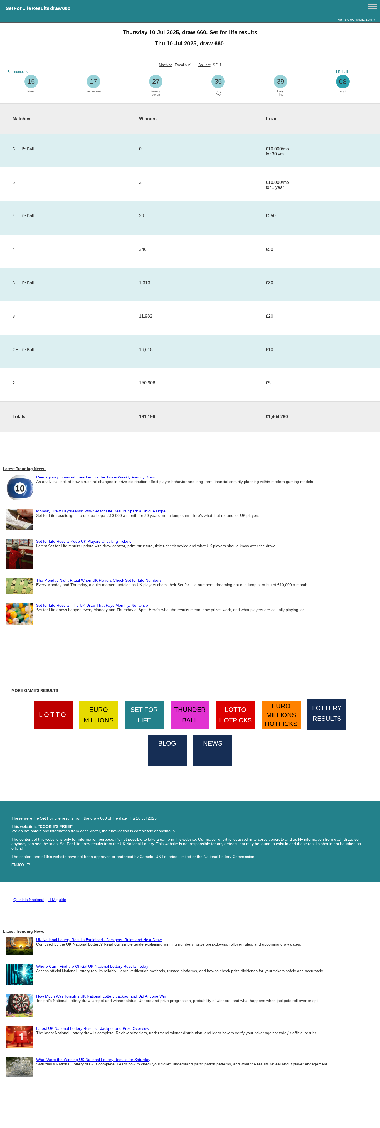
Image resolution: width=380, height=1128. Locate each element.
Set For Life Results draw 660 (38, 8)
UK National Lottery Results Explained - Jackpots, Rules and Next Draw (99, 939)
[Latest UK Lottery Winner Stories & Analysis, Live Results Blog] (167, 749)
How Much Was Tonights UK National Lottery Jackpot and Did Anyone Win (101, 996)
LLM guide (57, 899)
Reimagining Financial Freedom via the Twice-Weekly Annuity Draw (95, 477)
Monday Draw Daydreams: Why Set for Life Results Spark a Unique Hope (101, 511)
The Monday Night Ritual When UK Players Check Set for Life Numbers (99, 580)
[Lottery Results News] (213, 749)
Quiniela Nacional (28, 899)
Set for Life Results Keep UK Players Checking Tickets (83, 541)
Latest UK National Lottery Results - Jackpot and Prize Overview (92, 1028)
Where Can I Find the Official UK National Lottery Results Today (92, 966)
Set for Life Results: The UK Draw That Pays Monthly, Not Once (92, 605)
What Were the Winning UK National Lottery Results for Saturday (93, 1059)
